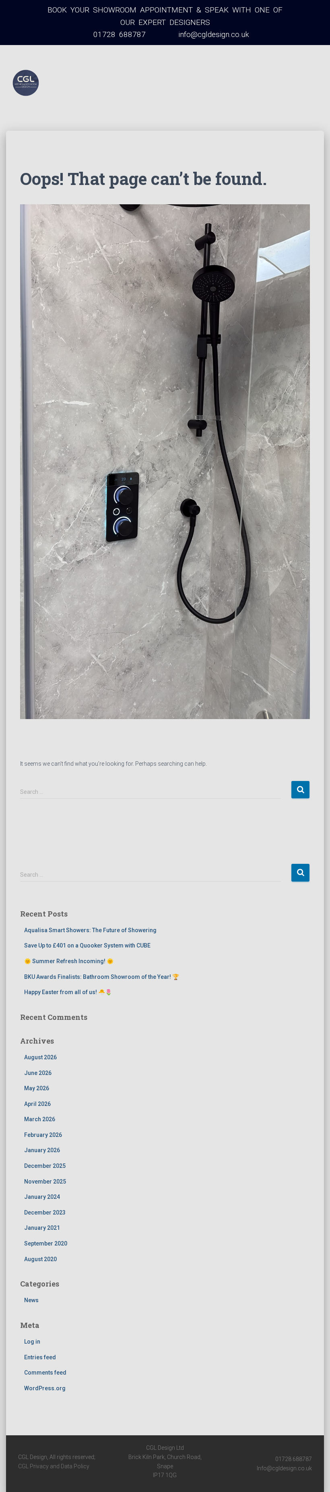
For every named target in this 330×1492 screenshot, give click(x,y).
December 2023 (45, 1212)
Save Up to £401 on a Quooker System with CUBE (87, 945)
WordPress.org (45, 1388)
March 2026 (39, 1119)
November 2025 (45, 1181)
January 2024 (42, 1197)
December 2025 (45, 1166)
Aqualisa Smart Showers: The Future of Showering (90, 930)
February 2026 (43, 1135)
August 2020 (40, 1259)
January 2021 (42, 1228)
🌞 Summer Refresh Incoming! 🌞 (68, 961)
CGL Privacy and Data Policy (53, 1466)
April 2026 (37, 1104)
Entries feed (40, 1357)
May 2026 (36, 1088)
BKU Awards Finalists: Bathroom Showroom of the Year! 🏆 (101, 977)
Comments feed (45, 1372)
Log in (32, 1341)
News (31, 1300)
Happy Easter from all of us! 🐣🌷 (68, 992)
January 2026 (42, 1150)
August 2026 (40, 1057)
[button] (74, 106)
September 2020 (45, 1243)
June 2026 (38, 1073)
